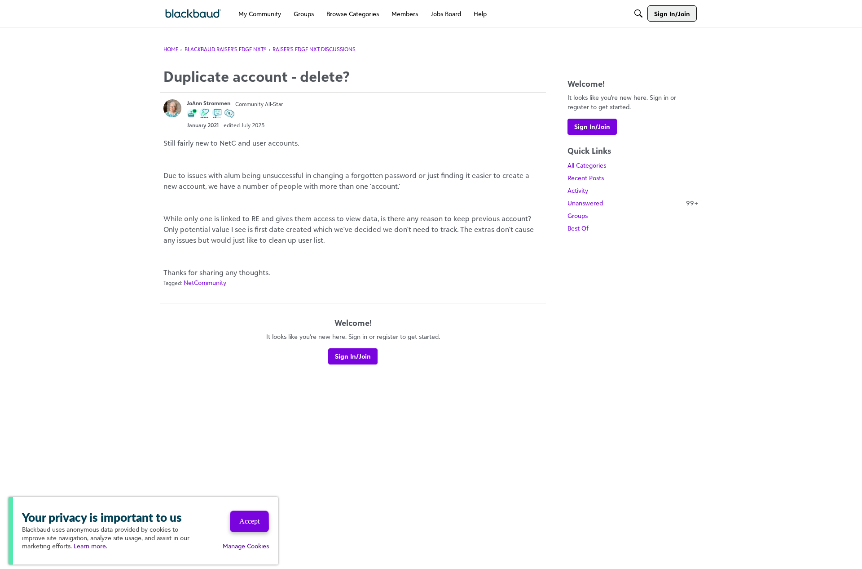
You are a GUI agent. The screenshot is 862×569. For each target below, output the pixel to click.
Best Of (578, 228)
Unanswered (633, 203)
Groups (577, 215)
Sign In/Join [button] (353, 356)
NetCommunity (205, 282)
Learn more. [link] (90, 546)
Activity (577, 190)
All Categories (586, 165)
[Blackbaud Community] (193, 13)
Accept (249, 521)
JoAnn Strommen (208, 103)
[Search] (638, 13)
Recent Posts (585, 178)
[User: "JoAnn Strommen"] (172, 108)
